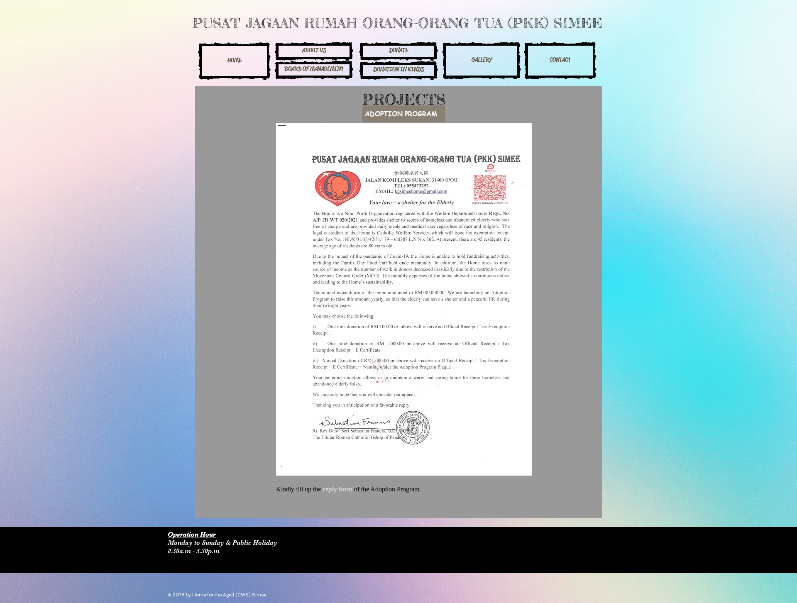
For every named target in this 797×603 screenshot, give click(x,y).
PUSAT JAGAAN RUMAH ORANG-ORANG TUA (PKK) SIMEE (397, 23)
